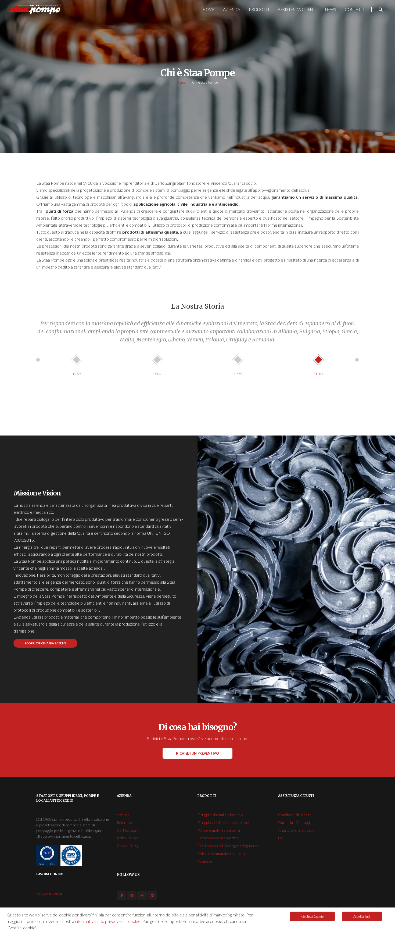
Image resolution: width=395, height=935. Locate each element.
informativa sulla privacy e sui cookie (108, 921)
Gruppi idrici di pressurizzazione (223, 822)
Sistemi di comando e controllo (222, 853)
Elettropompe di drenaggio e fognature (228, 845)
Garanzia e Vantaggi (294, 822)
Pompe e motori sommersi (219, 830)
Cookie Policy (128, 845)
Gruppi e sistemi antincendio (220, 814)
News (330, 9)
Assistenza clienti (297, 9)
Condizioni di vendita (294, 814)
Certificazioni (127, 830)
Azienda (231, 9)
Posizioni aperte (49, 893)
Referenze (125, 822)
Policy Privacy (128, 838)
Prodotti (259, 9)
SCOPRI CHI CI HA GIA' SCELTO (45, 643)
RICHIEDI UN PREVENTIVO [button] (197, 753)
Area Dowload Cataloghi (297, 830)
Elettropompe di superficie (218, 838)
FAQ (282, 838)
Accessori (205, 861)
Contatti (354, 9)
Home (208, 9)
